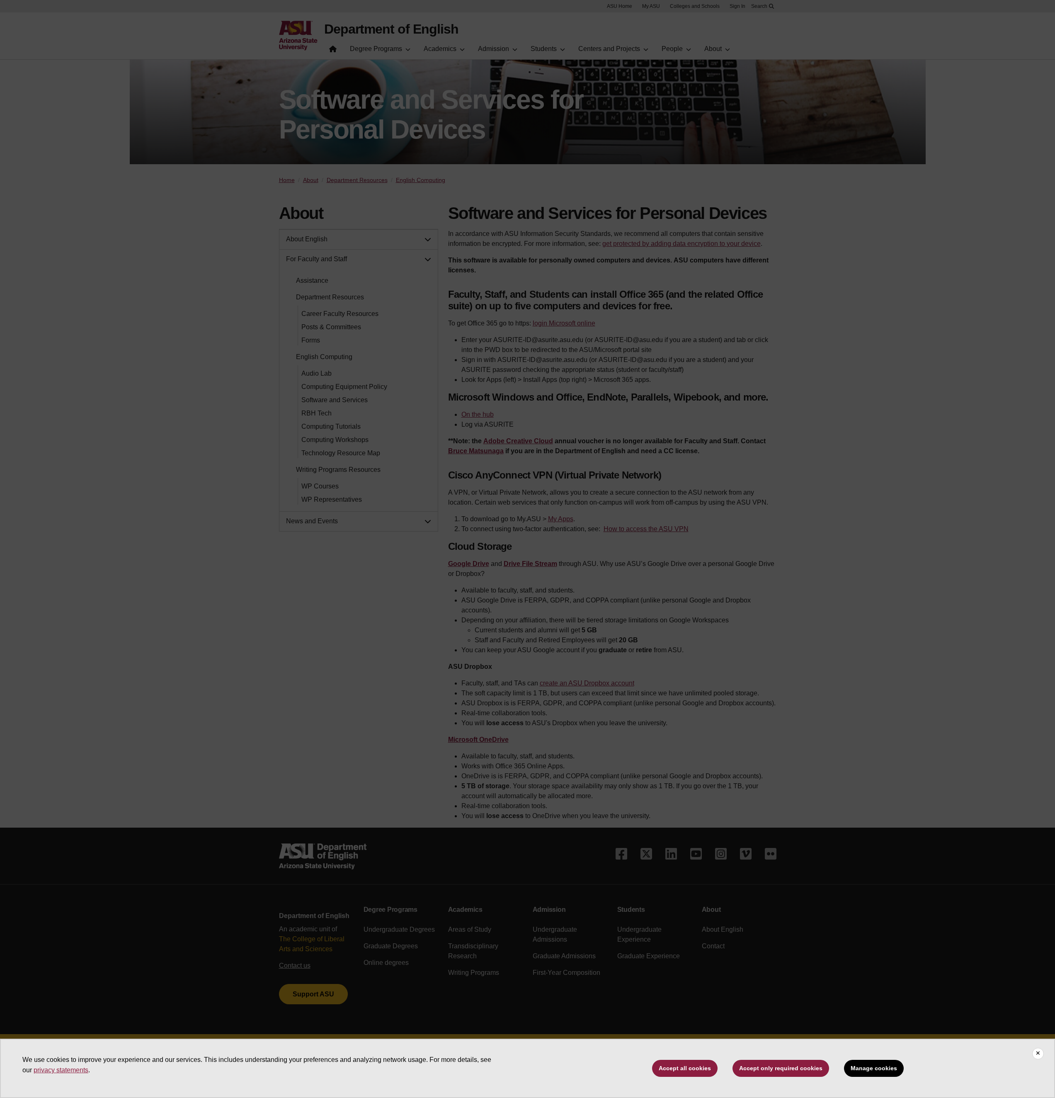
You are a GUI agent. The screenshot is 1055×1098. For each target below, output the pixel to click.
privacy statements (61, 1070)
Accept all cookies (685, 1068)
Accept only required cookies (780, 1068)
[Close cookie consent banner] (1038, 1053)
